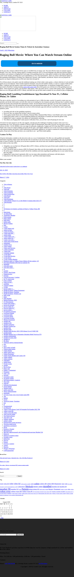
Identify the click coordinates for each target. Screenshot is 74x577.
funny (63, 484)
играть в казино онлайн (58, 491)
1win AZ (6, 484)
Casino (6, 227)
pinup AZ (36, 489)
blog (5, 225)
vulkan (72, 489)
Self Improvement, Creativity (12, 380)
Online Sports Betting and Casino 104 (14, 355)
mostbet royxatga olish (10, 337)
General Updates (8, 285)
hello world (7, 295)
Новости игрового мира (11, 435)
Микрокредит (8, 430)
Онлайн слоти (8, 437)
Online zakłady (8, 357)
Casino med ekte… (9, 233)
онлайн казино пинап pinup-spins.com (29, 493)
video (69, 489)
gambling (6, 284)
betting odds (7, 222)
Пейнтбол (7, 439)
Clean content (7, 246)
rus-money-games (9, 378)
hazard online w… (9, 289)
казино (9, 493)
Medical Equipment (9, 320)
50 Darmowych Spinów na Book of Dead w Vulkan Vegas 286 (22, 209)
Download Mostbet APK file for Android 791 (17, 262)
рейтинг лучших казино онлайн (59, 493)
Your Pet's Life (8, 417)
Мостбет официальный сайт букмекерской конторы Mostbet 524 (23, 432)
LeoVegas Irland (8, 316)
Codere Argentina (9, 249)
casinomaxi (7, 243)
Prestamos (6, 372)
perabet (6, 365)
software (6, 383)
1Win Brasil (7, 187)
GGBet (6, 287)
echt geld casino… (9, 267)
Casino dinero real (9, 228)
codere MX (50, 484)
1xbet (11, 484)
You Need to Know (9, 416)
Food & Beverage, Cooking (11, 277)
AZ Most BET (8, 214)
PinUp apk (7, 368)
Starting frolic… (8, 388)
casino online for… (9, 238)
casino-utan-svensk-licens (11, 241)
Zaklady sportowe (9, 419)
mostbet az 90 (7, 323)
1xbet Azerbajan (8, 192)
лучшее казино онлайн (16, 493)
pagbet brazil (7, 362)
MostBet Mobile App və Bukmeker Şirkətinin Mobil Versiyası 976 (22, 334)
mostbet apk (7, 321)
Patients (25, 489)
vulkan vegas (5, 491)
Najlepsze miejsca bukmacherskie (13, 342)
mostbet (47, 486)
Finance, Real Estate (9, 272)
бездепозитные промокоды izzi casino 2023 (42, 491)
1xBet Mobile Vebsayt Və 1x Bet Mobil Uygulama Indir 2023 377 (23, 200)
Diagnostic (57, 484)
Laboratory (21, 486)
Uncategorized (8, 406)
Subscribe (20, 534)
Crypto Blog (7, 254)
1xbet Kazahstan (8, 199)
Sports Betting (8, 386)
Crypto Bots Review (9, 256)
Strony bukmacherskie (10, 391)
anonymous (7, 212)
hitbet (5, 297)
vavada (65, 489)
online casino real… (9, 352)
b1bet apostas (7, 217)
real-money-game (9, 377)
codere (36, 484)
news (5, 346)
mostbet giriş (7, 328)
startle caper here (8, 390)
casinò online (7, 235)
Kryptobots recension (10, 311)
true (5, 403)
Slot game (6, 381)
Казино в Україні (9, 429)
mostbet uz (7, 339)
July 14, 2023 (4, 170)
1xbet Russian (8, 202)
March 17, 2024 (4, 177)
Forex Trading (8, 280)
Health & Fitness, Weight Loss (12, 293)
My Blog (6, 341)
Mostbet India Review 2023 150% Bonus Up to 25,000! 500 (21, 331)
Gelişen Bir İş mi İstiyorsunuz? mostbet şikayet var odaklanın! (13, 166)
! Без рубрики (8, 184)
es (4, 269)
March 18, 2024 (4, 461)
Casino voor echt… (9, 240)
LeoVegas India (8, 315)
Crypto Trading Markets (10, 259)
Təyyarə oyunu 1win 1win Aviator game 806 (16, 395)
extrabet (6, 271)
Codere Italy (7, 251)
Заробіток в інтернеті (10, 426)
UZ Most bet (7, 408)
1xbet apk (6, 189)
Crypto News (7, 258)
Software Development (10, 385)
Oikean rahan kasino (9, 349)
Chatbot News (8, 245)
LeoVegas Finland (9, 313)
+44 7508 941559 (10, 563)
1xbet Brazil (7, 196)
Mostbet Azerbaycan (9, 326)
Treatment (57, 489)
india (66, 484)
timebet (6, 398)
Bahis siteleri (7, 218)
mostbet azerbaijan (9, 324)
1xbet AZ (17, 484)
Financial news (8, 274)
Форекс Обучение (9, 448)
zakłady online (8, 421)
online (20, 489)
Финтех (6, 447)
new (5, 344)
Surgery (51, 489)
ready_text (7, 373)
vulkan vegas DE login (10, 412)
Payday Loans (8, 364)
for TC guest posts (9, 279)
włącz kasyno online (9, 414)
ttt (4, 404)
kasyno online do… (9, 306)
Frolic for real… (8, 282)
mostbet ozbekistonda (10, 336)
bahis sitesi (7, 220)
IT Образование (8, 302)
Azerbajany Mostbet (9, 215)
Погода (6, 440)
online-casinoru (8, 359)
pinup (31, 489)
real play (6, 375)
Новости (6, 434)
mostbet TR (5, 489)
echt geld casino (8, 266)
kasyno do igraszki (9, 305)
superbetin (6, 393)
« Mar (1, 518)
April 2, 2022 (4, 50)
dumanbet (6, 264)
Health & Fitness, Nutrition (11, 292)
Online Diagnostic (9, 354)
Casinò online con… (9, 236)
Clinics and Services (9, 248)
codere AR (43, 484)
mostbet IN (63, 486)
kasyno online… (8, 310)
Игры (5, 427)
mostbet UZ (14, 489)
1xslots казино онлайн (25, 483)
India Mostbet (7, 298)
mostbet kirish (8, 333)
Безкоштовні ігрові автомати (12, 422)
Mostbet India (7, 329)
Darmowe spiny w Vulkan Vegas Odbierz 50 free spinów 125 (21, 261)
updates (62, 489)
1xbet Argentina (8, 191)
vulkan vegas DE (8, 411)
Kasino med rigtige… (10, 303)
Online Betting (8, 351)
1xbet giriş (7, 197)
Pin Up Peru (7, 367)
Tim (5, 396)
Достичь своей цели (10, 424)
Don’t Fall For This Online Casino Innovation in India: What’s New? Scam (16, 173)
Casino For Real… (9, 231)
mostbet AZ (55, 486)
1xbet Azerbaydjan (9, 194)
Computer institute (9, 253)
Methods (29, 486)
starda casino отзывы (43, 489)
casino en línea (8, 230)
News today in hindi (9, 347)
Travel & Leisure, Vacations (11, 401)
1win (1, 484)
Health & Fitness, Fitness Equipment (14, 290)
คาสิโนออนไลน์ (9, 450)
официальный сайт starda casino (45, 493)
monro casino (38, 486)
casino (32, 484)
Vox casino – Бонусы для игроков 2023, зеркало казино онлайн (14, 465)
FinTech (6, 275)
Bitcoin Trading (8, 223)
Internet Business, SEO (10, 300)
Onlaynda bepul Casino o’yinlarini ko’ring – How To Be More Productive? (16, 458)
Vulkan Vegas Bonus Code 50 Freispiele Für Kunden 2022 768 (22, 409)
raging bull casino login (30, 87)
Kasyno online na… (9, 308)
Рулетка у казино (9, 443)
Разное (6, 442)
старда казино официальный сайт (16, 495)
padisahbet (7, 360)
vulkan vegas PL (27, 491)
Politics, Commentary (10, 370)
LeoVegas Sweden (9, 318)
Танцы (6, 445)
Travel (5, 399)
